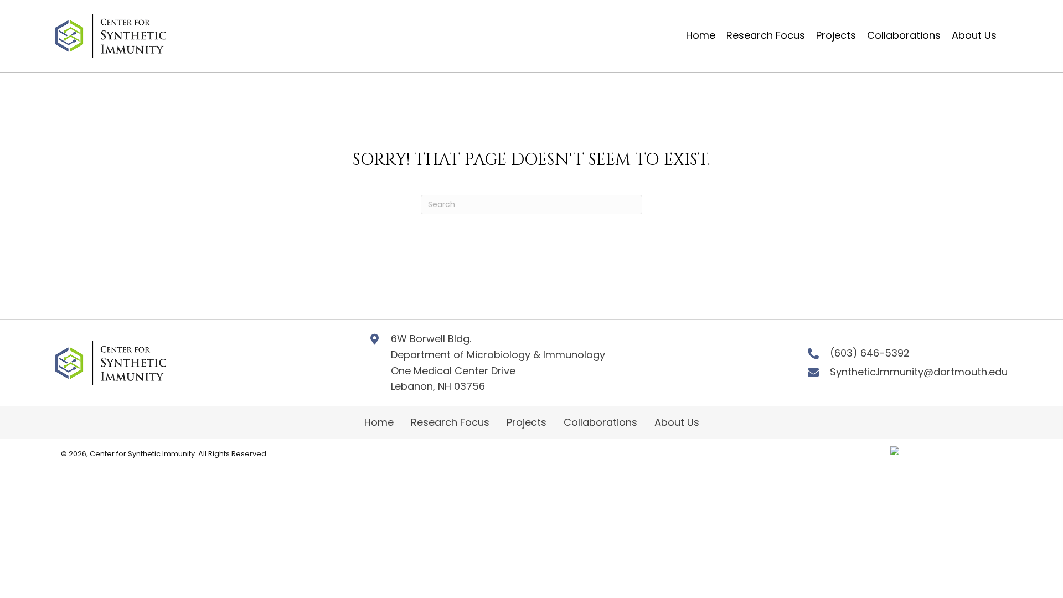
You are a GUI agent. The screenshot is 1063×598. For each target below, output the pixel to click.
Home (379, 422)
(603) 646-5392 (870, 353)
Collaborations (600, 422)
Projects (526, 422)
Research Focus (450, 422)
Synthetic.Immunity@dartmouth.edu (919, 372)
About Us (676, 422)
